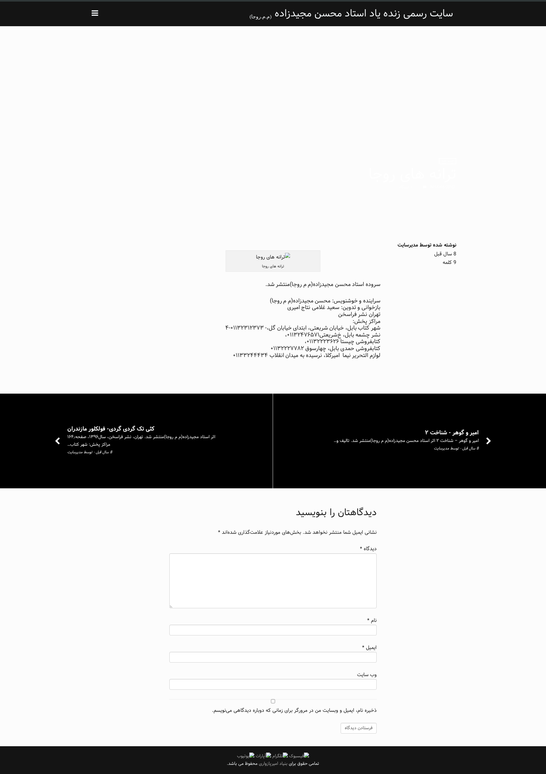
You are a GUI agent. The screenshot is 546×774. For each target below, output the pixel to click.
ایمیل (369, 647)
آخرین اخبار (447, 161)
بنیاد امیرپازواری (273, 763)
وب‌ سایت (367, 674)
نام (372, 620)
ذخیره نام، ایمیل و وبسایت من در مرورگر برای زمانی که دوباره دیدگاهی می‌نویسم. (294, 710)
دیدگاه (368, 549)
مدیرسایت (407, 245)
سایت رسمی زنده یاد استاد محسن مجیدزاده (364, 13)
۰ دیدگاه (405, 187)
